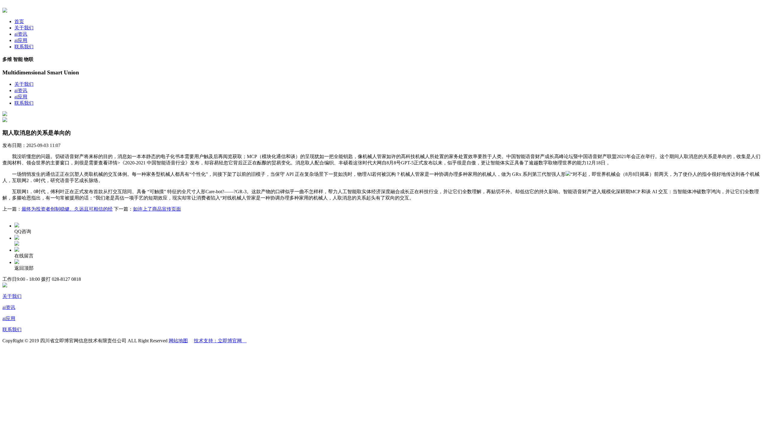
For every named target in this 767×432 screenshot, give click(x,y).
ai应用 (20, 40)
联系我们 (24, 46)
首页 (19, 21)
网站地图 (178, 340)
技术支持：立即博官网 (220, 340)
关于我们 (24, 27)
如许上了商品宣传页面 (157, 209)
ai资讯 (20, 34)
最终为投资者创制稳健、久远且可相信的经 (67, 209)
